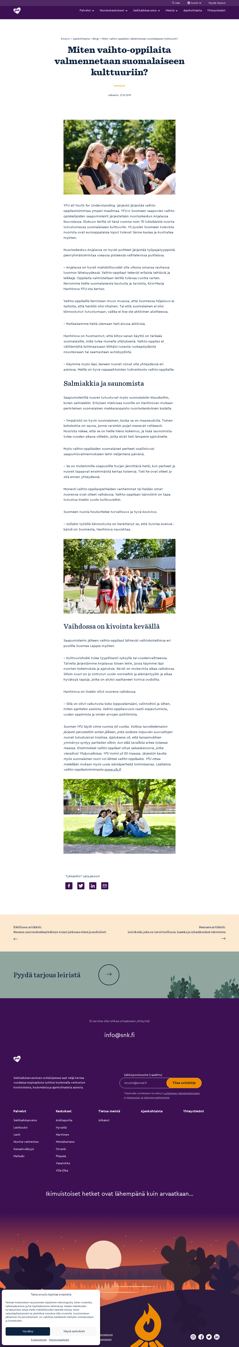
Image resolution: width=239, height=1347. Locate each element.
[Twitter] (209, 1338)
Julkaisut (103, 1120)
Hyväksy (28, 1331)
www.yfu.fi (112, 769)
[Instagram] (193, 1338)
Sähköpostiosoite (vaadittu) (143, 1074)
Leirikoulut (20, 1127)
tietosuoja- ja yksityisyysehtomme (148, 1097)
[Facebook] (201, 1338)
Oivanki (61, 1149)
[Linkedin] (217, 1338)
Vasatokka (63, 1163)
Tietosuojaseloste (59, 1340)
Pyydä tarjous (217, 3)
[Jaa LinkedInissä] (92, 886)
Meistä (170, 10)
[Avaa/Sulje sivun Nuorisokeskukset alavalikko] (126, 10)
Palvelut (85, 10)
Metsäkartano (65, 1141)
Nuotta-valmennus (26, 1141)
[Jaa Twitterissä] (80, 886)
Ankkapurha (64, 1120)
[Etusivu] (17, 10)
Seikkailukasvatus (145, 10)
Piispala (61, 1156)
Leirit (16, 1134)
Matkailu (18, 1156)
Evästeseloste (39, 1340)
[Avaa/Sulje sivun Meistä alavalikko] (176, 10)
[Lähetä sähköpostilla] (104, 886)
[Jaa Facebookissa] (68, 886)
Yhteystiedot (216, 10)
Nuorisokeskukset (112, 10)
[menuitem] (87, 10)
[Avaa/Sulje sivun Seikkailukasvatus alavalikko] (158, 10)
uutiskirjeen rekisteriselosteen (182, 1093)
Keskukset (64, 1111)
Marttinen (62, 1134)
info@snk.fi (119, 1035)
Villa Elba (62, 1170)
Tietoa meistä (109, 1111)
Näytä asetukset (74, 1331)
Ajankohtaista (192, 10)
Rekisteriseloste (103, 1334)
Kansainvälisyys (23, 1149)
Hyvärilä (61, 1127)
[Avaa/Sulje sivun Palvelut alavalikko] (92, 10)
